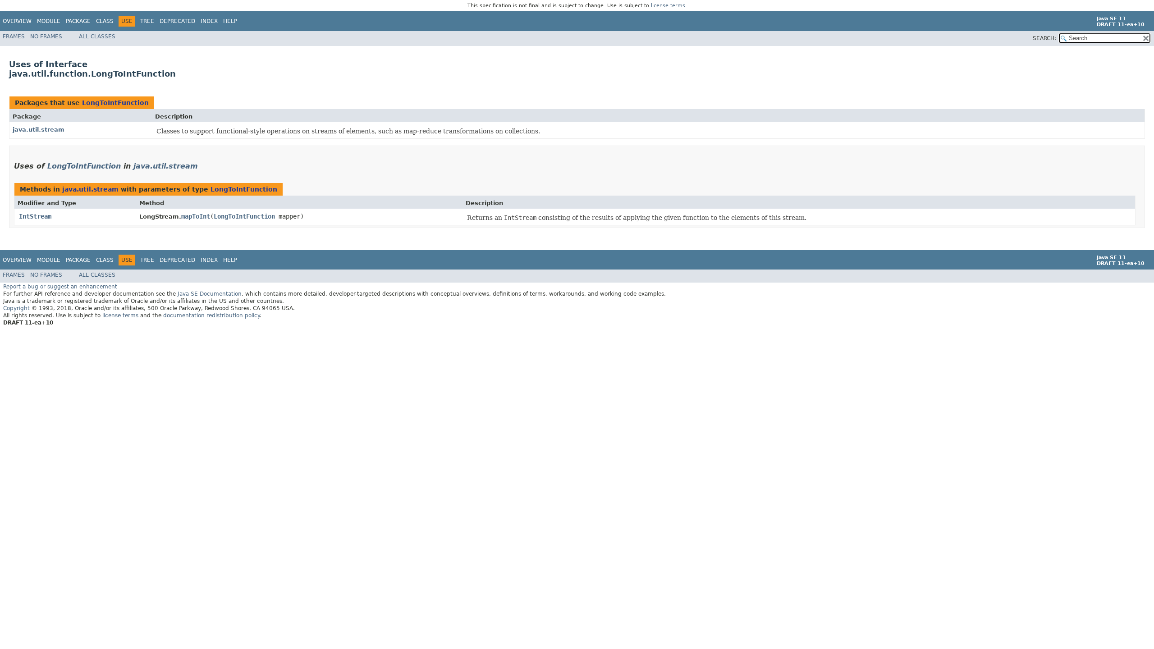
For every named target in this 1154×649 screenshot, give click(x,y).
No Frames (46, 36)
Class (105, 21)
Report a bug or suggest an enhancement (60, 286)
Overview (17, 21)
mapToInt (195, 216)
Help (230, 21)
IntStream (35, 216)
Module (48, 21)
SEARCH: (1044, 38)
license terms (668, 6)
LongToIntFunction (115, 102)
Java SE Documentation (210, 294)
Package (78, 21)
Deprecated (177, 21)
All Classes (97, 36)
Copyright (16, 308)
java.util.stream (38, 129)
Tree (147, 21)
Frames (14, 36)
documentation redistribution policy (211, 315)
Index (209, 21)
